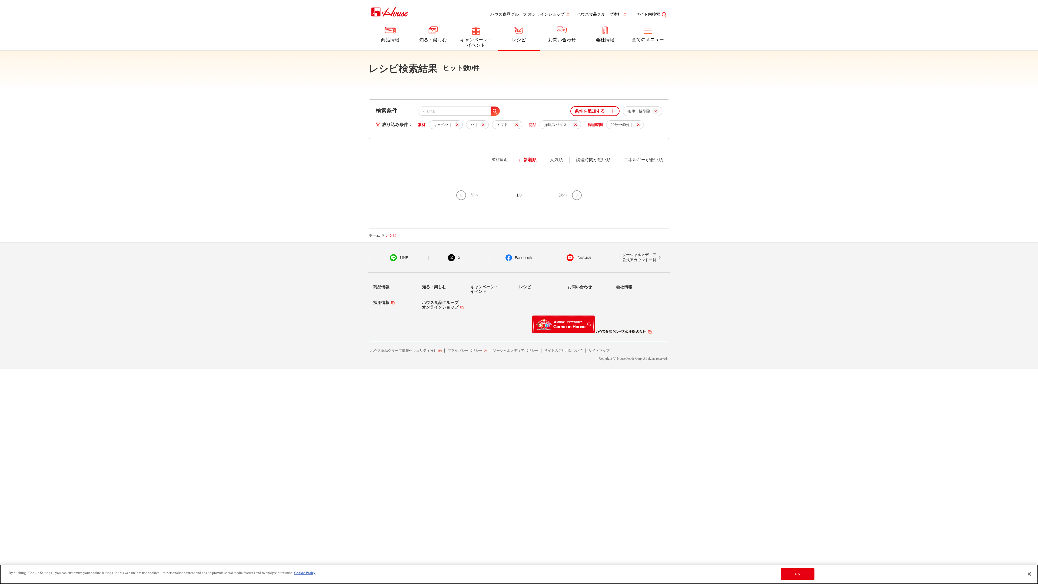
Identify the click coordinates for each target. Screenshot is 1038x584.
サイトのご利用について (563, 351)
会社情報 (605, 39)
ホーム (374, 235)
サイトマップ (599, 351)
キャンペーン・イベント (476, 42)
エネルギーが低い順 (643, 159)
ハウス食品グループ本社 (599, 14)
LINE (399, 257)
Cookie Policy (304, 573)
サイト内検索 (648, 14)
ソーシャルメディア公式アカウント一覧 (639, 257)
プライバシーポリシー (465, 351)
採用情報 (381, 302)
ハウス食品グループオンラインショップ (440, 304)
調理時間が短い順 (593, 159)
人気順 (556, 159)
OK (797, 574)
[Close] (1029, 574)
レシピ (519, 39)
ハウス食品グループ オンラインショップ (527, 14)
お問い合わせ (562, 39)
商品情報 (390, 39)
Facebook (518, 257)
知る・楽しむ (433, 39)
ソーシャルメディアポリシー (515, 351)
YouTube (579, 257)
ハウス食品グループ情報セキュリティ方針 (403, 351)
